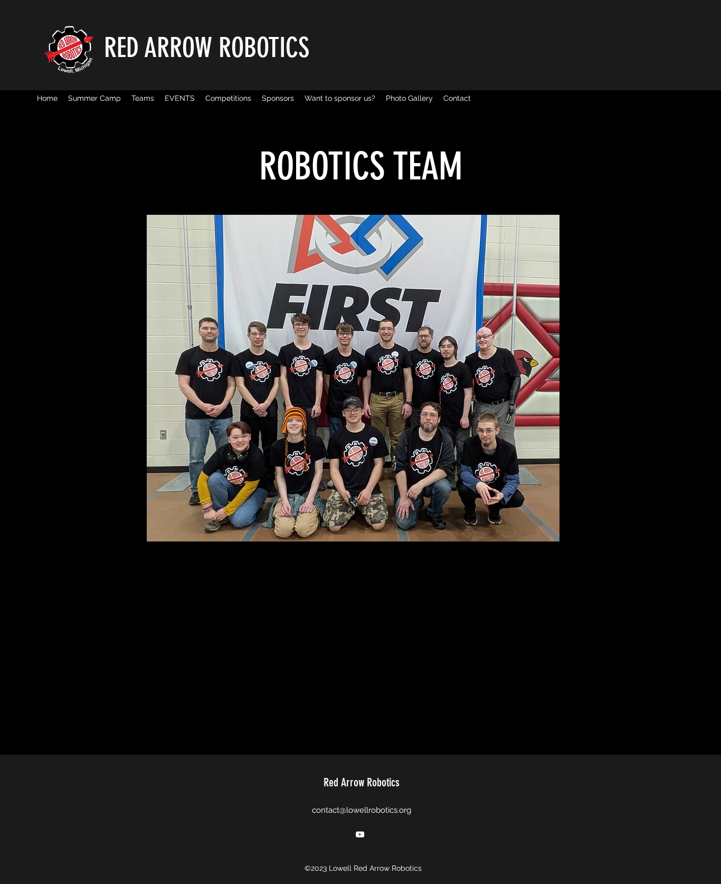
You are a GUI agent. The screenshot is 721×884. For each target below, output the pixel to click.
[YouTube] (360, 834)
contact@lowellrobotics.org (361, 810)
